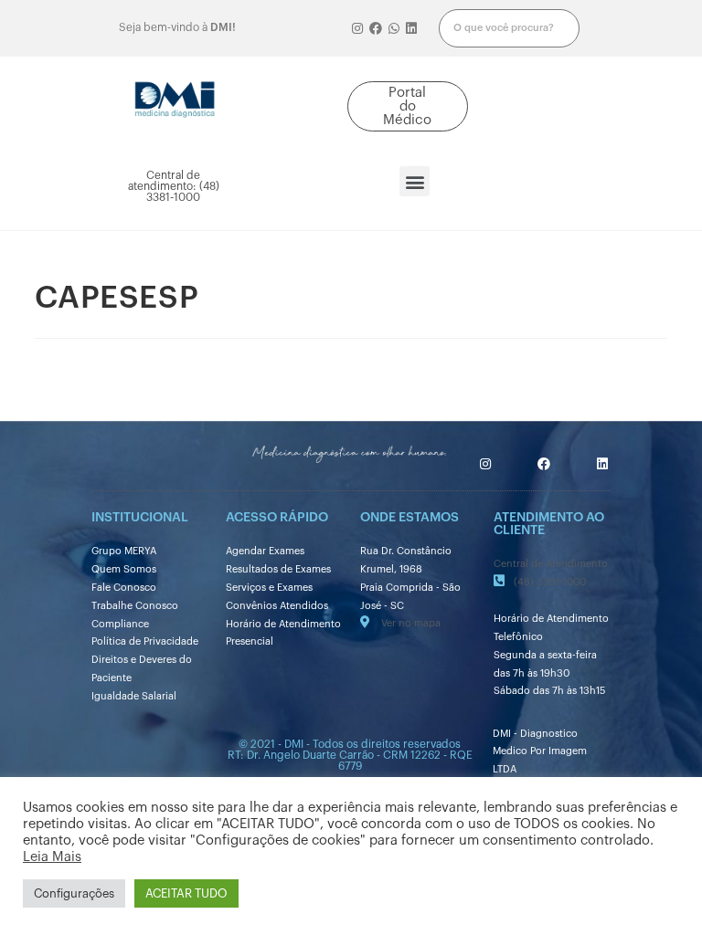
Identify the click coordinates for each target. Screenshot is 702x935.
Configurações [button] (74, 893)
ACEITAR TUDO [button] (186, 893)
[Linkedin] (411, 28)
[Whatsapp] (394, 28)
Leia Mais (52, 857)
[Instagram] (358, 28)
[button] (408, 106)
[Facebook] (376, 28)
